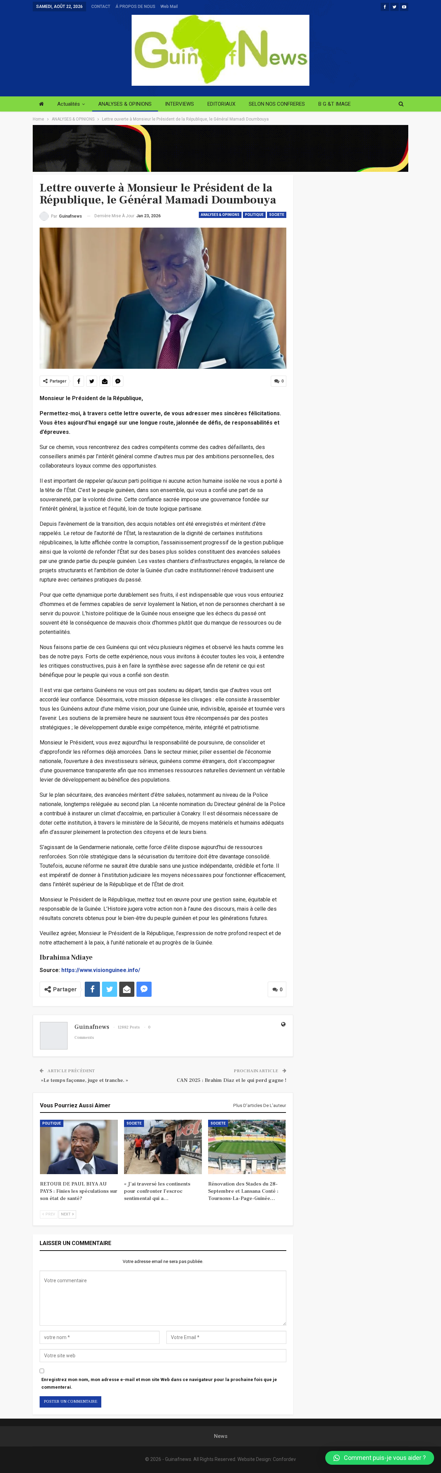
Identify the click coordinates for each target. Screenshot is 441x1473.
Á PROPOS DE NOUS (135, 6)
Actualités (68, 104)
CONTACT (100, 6)
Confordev (284, 1459)
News (220, 1436)
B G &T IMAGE (334, 104)
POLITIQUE (254, 215)
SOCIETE (276, 215)
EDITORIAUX (221, 104)
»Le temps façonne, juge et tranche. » (84, 1080)
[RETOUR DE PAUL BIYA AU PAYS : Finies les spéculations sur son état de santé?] (79, 1147)
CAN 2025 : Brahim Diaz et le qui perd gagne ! (231, 1080)
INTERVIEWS (179, 104)
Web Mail (169, 6)
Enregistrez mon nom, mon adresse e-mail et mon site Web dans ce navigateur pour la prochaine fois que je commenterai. (159, 1383)
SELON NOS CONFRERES (277, 104)
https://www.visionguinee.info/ (100, 970)
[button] (379, 1458)
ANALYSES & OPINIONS (125, 104)
